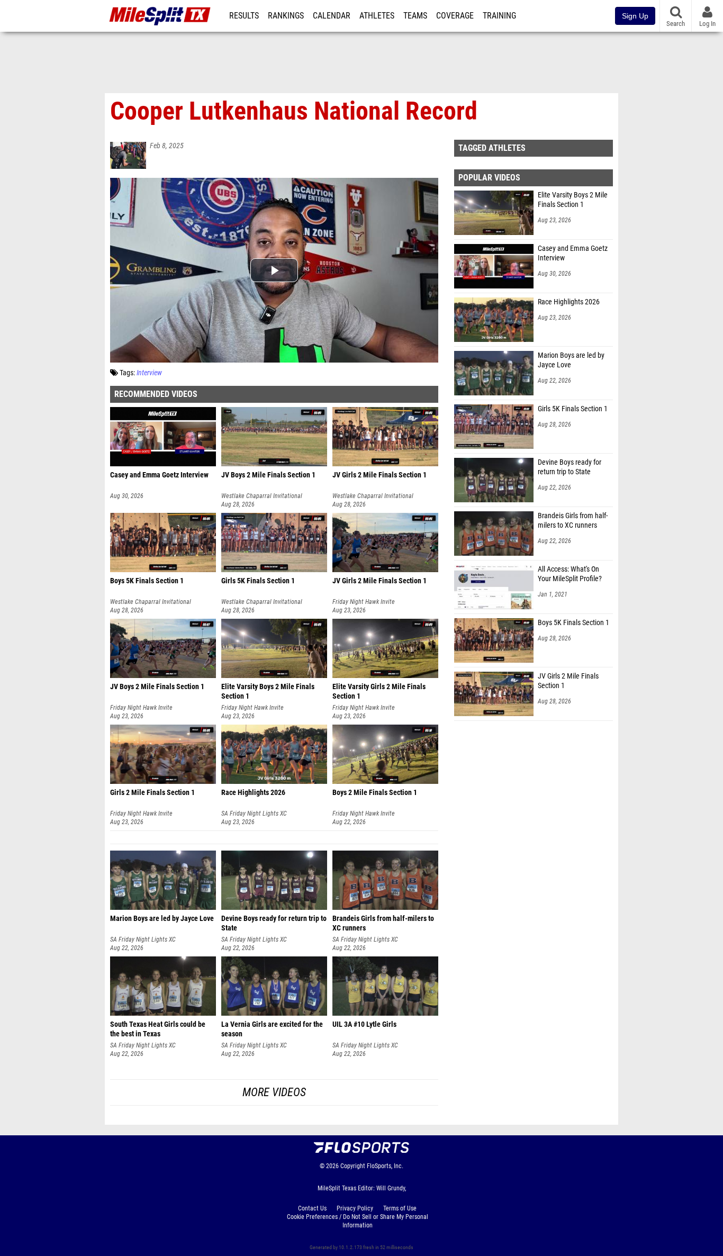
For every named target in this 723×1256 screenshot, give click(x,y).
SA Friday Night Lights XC (254, 813)
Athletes (376, 16)
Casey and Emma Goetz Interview (573, 253)
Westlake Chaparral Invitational (261, 496)
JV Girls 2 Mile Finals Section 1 (568, 681)
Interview (149, 372)
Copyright (352, 1166)
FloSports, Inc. (385, 1166)
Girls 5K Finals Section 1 (573, 408)
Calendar (331, 16)
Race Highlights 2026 (569, 301)
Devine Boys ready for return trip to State (569, 467)
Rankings (286, 16)
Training (499, 16)
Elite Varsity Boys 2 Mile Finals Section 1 (573, 200)
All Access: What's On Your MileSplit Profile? (570, 574)
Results (244, 16)
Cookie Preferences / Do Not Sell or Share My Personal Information (357, 1221)
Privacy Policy (355, 1208)
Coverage (455, 16)
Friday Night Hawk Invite (363, 602)
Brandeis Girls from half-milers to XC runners (573, 520)
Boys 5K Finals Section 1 (573, 622)
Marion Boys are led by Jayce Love (571, 360)
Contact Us (312, 1208)
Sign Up (635, 16)
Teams (415, 16)
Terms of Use (400, 1208)
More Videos (274, 1092)
